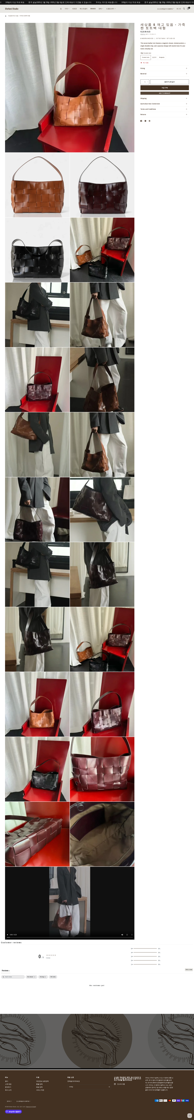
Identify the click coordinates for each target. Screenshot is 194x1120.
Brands (93, 9)
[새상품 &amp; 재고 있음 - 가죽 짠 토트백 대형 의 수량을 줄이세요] (142, 82)
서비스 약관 (40, 1090)
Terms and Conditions (148, 109)
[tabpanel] (97, 992)
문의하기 (8, 1087)
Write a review (189, 969)
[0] (187, 9)
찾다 (6, 1081)
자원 (37, 1077)
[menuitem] (61, 8)
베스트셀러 (83, 9)
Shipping (143, 98)
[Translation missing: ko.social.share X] (146, 121)
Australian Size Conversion (150, 104)
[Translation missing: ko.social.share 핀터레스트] (150, 121)
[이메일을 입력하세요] (109, 1086)
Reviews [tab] (6, 970)
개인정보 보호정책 (42, 1081)
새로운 (74, 9)
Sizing (142, 68)
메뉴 (6, 1077)
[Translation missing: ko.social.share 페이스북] (141, 121)
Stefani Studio (11, 8)
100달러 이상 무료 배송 (40, 2)
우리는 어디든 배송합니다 (16, 2)
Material (143, 74)
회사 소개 (8, 1090)
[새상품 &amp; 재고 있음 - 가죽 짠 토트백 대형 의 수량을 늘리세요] (147, 82)
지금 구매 (165, 88)
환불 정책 (39, 1084)
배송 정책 (39, 1087)
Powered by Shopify (31, 1107)
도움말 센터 (110, 9)
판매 (100, 9)
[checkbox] (53, 977)
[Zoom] (130, 27)
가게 (66, 9)
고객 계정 (8, 1084)
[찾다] (184, 9)
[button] (145, 948)
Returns (143, 114)
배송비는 (142, 34)
